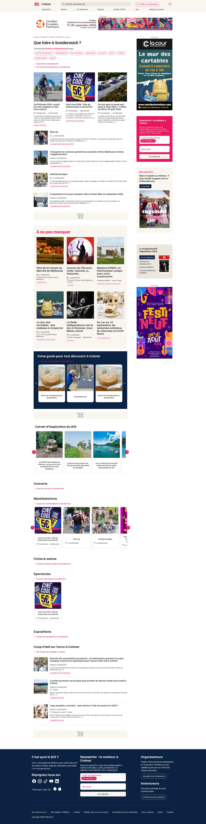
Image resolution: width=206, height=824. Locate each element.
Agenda (101, 9)
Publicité (170, 812)
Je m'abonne (154, 156)
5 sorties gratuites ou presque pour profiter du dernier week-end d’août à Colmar (88, 681)
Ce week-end (82, 9)
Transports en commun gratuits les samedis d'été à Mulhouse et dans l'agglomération (87, 152)
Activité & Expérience (43, 53)
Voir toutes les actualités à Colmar (50, 652)
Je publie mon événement (154, 776)
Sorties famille (40, 58)
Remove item (154, 141)
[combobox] (154, 140)
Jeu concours (154, 176)
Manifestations (61, 53)
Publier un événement (148, 4)
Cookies (76, 812)
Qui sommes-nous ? (39, 812)
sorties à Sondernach (55, 48)
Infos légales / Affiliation (60, 812)
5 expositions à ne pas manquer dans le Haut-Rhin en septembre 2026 (86, 194)
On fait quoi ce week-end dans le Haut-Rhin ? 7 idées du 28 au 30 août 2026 (112, 106)
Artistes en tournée (156, 9)
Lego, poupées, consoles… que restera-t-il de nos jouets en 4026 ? (84, 705)
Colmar (46, 4)
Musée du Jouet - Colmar (62, 712)
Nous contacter (148, 812)
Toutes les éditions (146, 267)
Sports (111, 53)
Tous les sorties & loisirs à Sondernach (56, 361)
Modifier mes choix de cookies (96, 812)
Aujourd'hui (46, 9)
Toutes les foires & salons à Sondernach (53, 564)
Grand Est (44, 37)
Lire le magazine (147, 257)
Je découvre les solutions (154, 797)
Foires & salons (76, 53)
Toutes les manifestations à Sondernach (53, 503)
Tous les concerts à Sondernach (50, 488)
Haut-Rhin (59, 37)
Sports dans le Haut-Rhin (59, 186)
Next (124, 383)
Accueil (36, 37)
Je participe (145, 186)
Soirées (121, 53)
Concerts (102, 53)
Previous (36, 383)
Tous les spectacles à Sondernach (51, 579)
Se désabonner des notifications (125, 812)
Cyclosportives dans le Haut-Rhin (62, 144)
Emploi (160, 812)
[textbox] (156, 141)
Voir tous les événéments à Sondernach (53, 67)
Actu (137, 9)
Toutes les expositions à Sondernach (52, 636)
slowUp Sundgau (59, 174)
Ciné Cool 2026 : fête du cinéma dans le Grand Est (79, 105)
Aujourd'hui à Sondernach (47, 64)
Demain (64, 9)
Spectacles (90, 53)
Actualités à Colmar (57, 698)
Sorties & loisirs (120, 9)
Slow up (54, 132)
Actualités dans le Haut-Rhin (60, 166)
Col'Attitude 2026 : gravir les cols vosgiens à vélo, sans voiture (47, 106)
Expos (52, 58)
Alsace (51, 37)
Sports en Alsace (40, 125)
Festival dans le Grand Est (75, 121)
